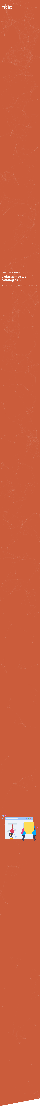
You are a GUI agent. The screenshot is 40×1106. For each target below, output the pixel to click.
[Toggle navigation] (36, 7)
